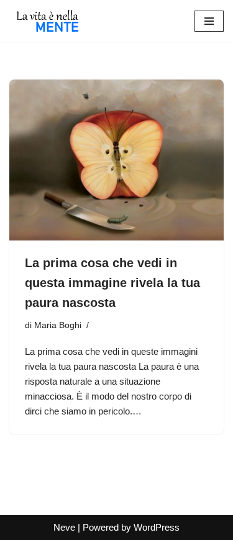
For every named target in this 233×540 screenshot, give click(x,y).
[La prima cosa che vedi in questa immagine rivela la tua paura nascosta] (116, 160)
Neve (64, 527)
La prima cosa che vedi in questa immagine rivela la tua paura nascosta (112, 282)
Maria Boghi (57, 325)
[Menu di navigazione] (209, 21)
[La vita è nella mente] (46, 21)
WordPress (157, 527)
